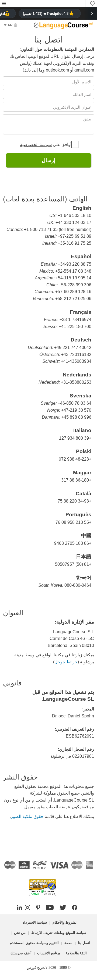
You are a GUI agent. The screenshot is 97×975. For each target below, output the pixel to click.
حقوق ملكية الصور (27, 816)
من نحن (20, 933)
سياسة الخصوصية (36, 144)
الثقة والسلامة (76, 953)
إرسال (48, 160)
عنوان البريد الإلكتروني (71, 107)
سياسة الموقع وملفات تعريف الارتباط (58, 933)
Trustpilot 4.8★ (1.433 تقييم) (45, 14)
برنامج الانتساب (48, 953)
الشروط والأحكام (65, 922)
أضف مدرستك (21, 953)
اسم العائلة (81, 94)
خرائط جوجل (66, 662)
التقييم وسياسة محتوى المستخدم (34, 943)
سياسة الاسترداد (35, 922)
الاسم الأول (81, 82)
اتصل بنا (84, 943)
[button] (4, 4)
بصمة (68, 943)
